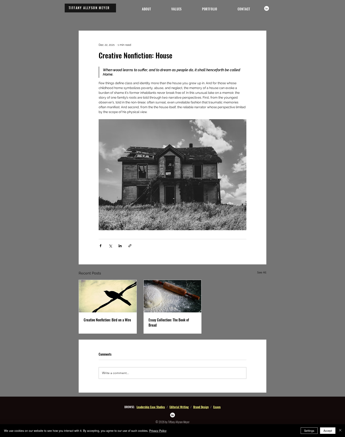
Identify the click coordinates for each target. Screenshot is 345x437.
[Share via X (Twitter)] (110, 246)
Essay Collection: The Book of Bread (169, 322)
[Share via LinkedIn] (120, 246)
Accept (327, 431)
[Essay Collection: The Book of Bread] (172, 296)
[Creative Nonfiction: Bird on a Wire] (108, 296)
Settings (309, 431)
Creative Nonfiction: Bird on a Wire (107, 319)
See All (261, 272)
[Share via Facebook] (100, 246)
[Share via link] (130, 246)
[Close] (340, 430)
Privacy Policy (158, 431)
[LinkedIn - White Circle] (266, 8)
